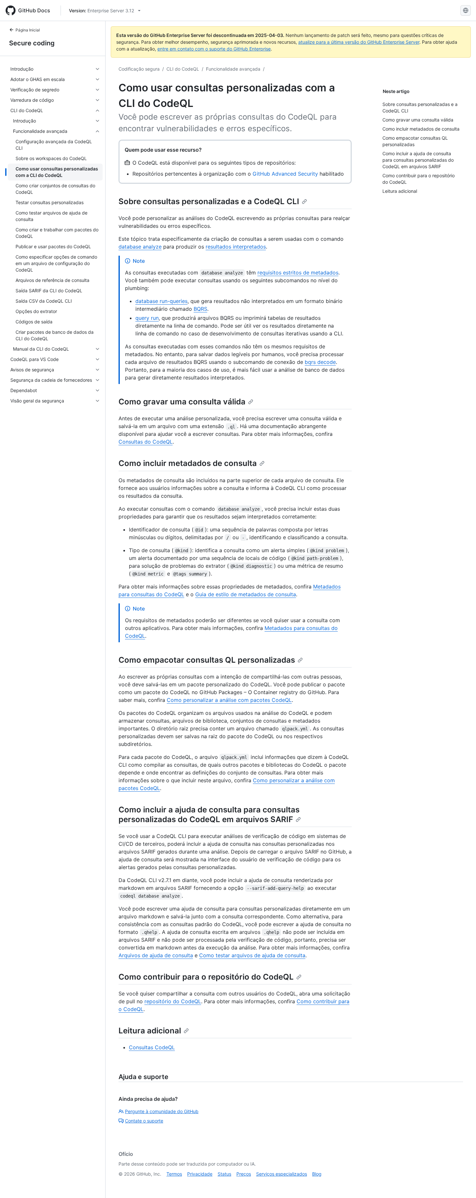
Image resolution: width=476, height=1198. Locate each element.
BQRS (200, 309)
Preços (243, 1174)
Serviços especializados (281, 1174)
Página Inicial (28, 30)
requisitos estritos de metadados (297, 272)
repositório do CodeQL (172, 1001)
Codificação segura (139, 69)
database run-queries (161, 301)
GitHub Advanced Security (285, 173)
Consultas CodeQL (152, 1047)
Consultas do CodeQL (146, 441)
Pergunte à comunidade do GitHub (161, 1111)
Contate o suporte (144, 1120)
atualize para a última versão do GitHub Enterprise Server (358, 42)
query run (147, 318)
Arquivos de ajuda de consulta (156, 955)
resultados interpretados (236, 246)
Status (224, 1174)
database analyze (140, 246)
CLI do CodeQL (182, 69)
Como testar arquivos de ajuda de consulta (252, 955)
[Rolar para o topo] (461, 1183)
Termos (174, 1174)
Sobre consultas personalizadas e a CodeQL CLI (209, 201)
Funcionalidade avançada (233, 69)
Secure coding (32, 43)
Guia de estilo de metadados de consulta (245, 594)
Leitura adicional (150, 1030)
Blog (317, 1174)
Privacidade (199, 1174)
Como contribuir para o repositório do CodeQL (206, 977)
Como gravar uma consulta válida (182, 401)
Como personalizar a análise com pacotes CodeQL (229, 700)
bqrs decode (320, 362)
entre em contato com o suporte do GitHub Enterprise (214, 49)
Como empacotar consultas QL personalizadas (207, 660)
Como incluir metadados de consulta (188, 463)
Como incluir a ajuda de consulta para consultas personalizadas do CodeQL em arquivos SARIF (209, 814)
